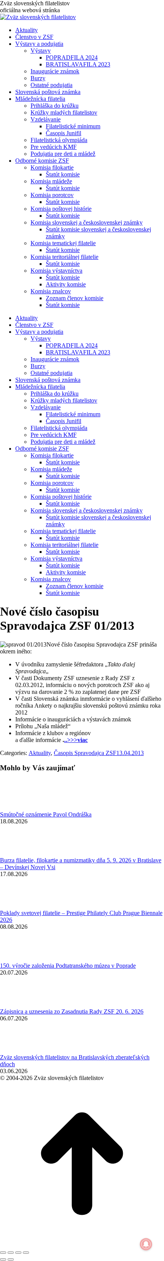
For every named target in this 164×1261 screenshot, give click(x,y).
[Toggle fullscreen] (18, 1252)
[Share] (11, 1252)
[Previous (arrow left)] (3, 1259)
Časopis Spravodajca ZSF (85, 753)
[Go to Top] (82, 1243)
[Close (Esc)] (3, 1252)
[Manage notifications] (146, 1244)
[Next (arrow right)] (11, 1259)
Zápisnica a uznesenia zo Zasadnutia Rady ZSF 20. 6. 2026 (71, 1011)
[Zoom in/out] (26, 1252)
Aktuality (40, 753)
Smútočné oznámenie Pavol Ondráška (46, 814)
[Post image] (21, 807)
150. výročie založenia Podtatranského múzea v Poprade (68, 965)
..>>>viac (76, 740)
